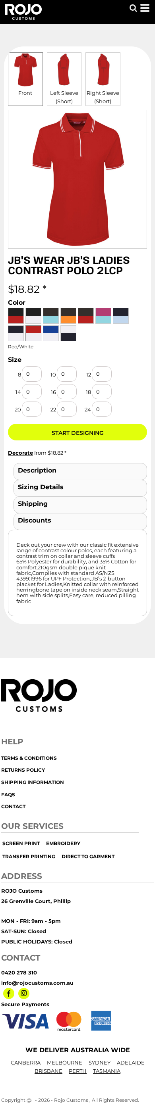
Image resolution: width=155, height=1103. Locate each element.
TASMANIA (106, 1071)
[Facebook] (8, 993)
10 (53, 374)
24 (88, 409)
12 (88, 374)
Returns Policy (23, 770)
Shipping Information (32, 782)
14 (18, 392)
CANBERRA (26, 1062)
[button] (133, 8)
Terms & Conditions (29, 758)
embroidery (63, 843)
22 (53, 409)
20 (18, 409)
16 (53, 392)
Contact (13, 806)
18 (88, 392)
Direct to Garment (88, 856)
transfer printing (28, 856)
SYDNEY (99, 1062)
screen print (21, 843)
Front (25, 93)
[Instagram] (23, 993)
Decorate (20, 453)
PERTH (78, 1071)
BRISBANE (48, 1071)
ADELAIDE (131, 1062)
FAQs (8, 794)
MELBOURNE (64, 1062)
